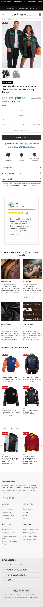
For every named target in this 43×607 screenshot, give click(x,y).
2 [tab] (18, 246)
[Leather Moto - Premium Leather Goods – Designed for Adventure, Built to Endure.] (21, 14)
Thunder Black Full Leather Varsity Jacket (31, 411)
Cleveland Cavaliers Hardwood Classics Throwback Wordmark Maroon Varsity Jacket (30, 458)
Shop (9, 19)
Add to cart (21, 137)
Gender (4, 105)
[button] (3, 14)
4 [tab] (25, 246)
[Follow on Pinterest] (13, 498)
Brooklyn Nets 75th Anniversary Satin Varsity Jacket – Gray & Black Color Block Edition (10, 458)
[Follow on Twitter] (10, 498)
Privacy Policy (16, 594)
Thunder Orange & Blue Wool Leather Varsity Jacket (11, 378)
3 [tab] (21, 246)
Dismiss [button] (21, 4)
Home (4, 19)
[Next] (38, 44)
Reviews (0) (7, 179)
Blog (7, 594)
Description (7, 168)
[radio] (21, 110)
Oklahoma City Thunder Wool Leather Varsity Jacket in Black (11, 412)
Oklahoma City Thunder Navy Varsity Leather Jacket (32, 378)
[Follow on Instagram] (7, 498)
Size (3, 119)
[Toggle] (4, 565)
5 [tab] (28, 246)
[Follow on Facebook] (3, 498)
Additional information (12, 173)
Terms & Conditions (30, 594)
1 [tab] (15, 246)
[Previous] (5, 44)
